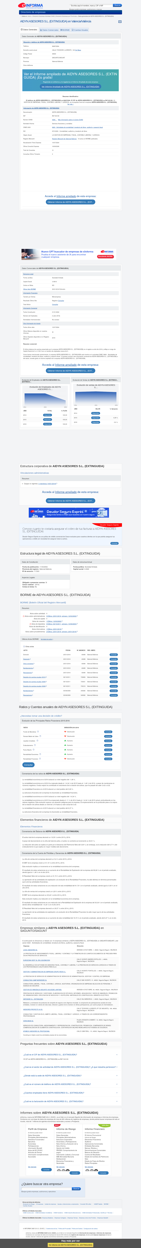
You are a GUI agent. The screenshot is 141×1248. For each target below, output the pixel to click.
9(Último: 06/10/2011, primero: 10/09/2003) (61, 624)
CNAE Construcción (28, 1213)
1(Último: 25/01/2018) (54, 629)
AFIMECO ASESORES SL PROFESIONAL (36, 1031)
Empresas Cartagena (60, 1218)
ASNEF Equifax (98, 1204)
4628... (54, 120)
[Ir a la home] (30, 5)
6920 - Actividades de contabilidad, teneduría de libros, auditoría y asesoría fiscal (77, 127)
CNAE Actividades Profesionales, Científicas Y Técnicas (97, 1213)
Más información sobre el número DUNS (70, 120)
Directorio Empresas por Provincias (66, 16)
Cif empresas (39, 1204)
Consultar (61, 301)
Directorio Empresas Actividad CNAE (43, 16)
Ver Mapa (78, 50)
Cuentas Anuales (27, 1206)
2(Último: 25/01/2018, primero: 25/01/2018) (61, 631)
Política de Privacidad (64, 1228)
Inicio (29, 16)
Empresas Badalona (47, 1218)
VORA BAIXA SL (28, 1021)
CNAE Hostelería (58, 1213)
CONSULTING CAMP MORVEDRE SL (35, 980)
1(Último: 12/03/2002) (54, 621)
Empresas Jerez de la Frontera (87, 1218)
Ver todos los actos (46, 639)
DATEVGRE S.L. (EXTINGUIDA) (33, 999)
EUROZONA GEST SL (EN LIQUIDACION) (36, 960)
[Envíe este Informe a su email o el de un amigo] (120, 21)
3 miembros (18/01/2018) (47, 483)
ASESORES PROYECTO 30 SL (33, 1009)
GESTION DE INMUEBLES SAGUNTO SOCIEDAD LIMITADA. (42, 990)
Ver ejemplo (32, 1167)
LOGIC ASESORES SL (30, 950)
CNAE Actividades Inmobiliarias (43, 1213)
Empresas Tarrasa (73, 1218)
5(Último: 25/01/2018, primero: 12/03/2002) (61, 616)
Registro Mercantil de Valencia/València (64, 139)
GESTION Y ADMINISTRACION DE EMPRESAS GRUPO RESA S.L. (44, 972)
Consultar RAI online (85, 1204)
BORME (106, 1204)
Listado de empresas (50, 1204)
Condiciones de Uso (51, 1228)
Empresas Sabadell (102, 1218)
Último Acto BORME (29, 289)
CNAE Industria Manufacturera (72, 1213)
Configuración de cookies (91, 1228)
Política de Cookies (77, 1228)
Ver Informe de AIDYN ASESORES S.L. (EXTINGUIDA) (70, 1245)
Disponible (47, 415)
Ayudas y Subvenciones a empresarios (68, 1204)
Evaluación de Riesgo (29, 1204)
